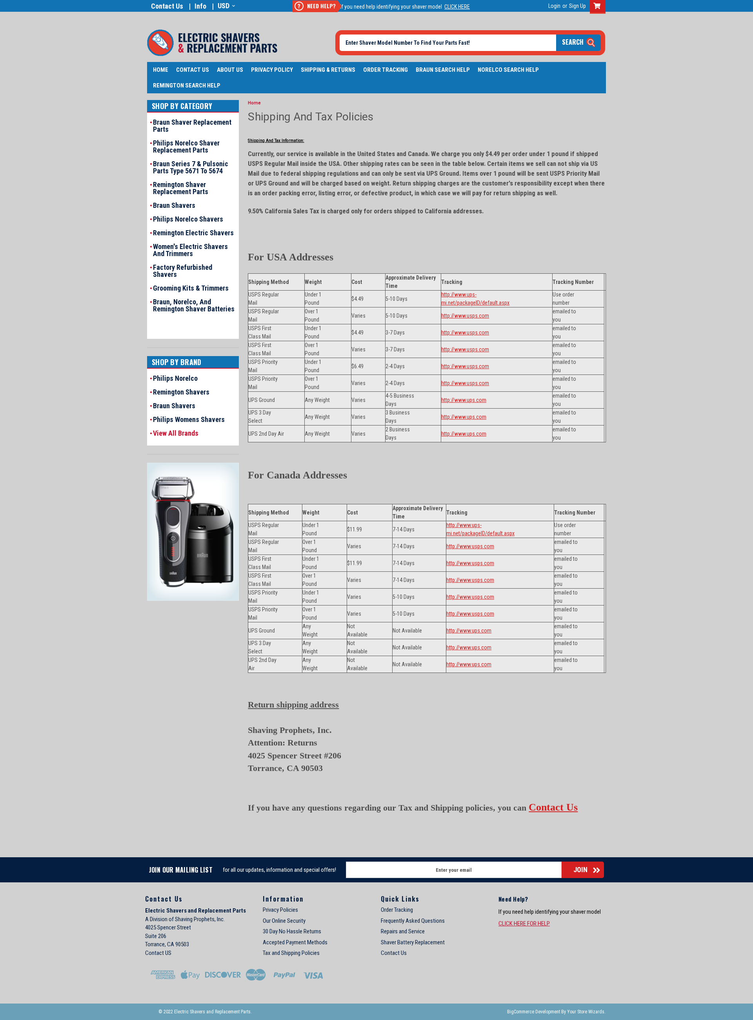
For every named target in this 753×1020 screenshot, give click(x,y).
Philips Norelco (175, 378)
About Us (230, 69)
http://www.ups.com (463, 400)
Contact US (158, 952)
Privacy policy (272, 69)
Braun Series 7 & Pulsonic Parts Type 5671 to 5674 (190, 167)
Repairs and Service (403, 931)
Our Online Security (284, 920)
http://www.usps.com (465, 316)
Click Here (457, 7)
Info (200, 6)
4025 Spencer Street (168, 927)
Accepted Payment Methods (295, 942)
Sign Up (577, 6)
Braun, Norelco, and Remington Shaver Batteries (194, 305)
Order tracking (385, 69)
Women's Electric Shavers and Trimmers (190, 250)
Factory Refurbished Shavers (182, 271)
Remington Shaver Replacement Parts (180, 188)
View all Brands (175, 433)
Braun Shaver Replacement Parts (192, 126)
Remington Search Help (186, 85)
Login (554, 6)
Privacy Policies (280, 909)
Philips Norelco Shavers (188, 219)
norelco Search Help (508, 69)
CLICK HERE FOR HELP (524, 923)
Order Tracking (397, 909)
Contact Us (167, 6)
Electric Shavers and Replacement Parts (195, 910)
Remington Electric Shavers (193, 232)
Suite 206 (155, 936)
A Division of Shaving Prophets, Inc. (185, 919)
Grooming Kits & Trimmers (191, 288)
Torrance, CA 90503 (167, 944)
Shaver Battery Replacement (413, 942)
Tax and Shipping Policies (291, 952)
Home (160, 69)
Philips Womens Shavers (189, 419)
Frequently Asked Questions (413, 920)
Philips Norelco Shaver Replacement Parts (186, 147)
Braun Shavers (174, 205)
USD (223, 6)
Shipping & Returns (328, 69)
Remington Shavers (181, 392)
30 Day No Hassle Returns (292, 931)
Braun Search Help (443, 69)
